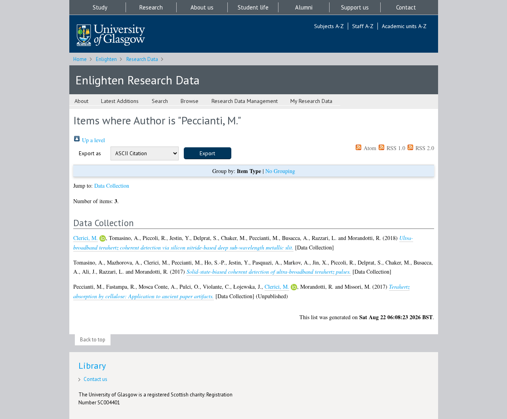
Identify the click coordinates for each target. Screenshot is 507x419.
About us (202, 7)
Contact (406, 7)
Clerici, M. (85, 238)
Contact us (95, 379)
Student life (253, 7)
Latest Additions (120, 101)
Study (100, 7)
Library (92, 365)
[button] (207, 153)
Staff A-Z (363, 26)
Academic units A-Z (404, 26)
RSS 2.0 (424, 148)
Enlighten (106, 59)
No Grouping (280, 171)
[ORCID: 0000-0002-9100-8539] (102, 238)
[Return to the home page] (111, 36)
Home (80, 59)
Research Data (142, 59)
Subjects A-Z (329, 26)
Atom (369, 148)
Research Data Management (245, 101)
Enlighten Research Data (137, 80)
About (81, 101)
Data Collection (111, 185)
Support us (355, 7)
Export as (90, 153)
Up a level (92, 140)
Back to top (92, 339)
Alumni (304, 7)
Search (160, 101)
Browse (189, 101)
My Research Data (311, 101)
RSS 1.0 (395, 148)
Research (151, 7)
